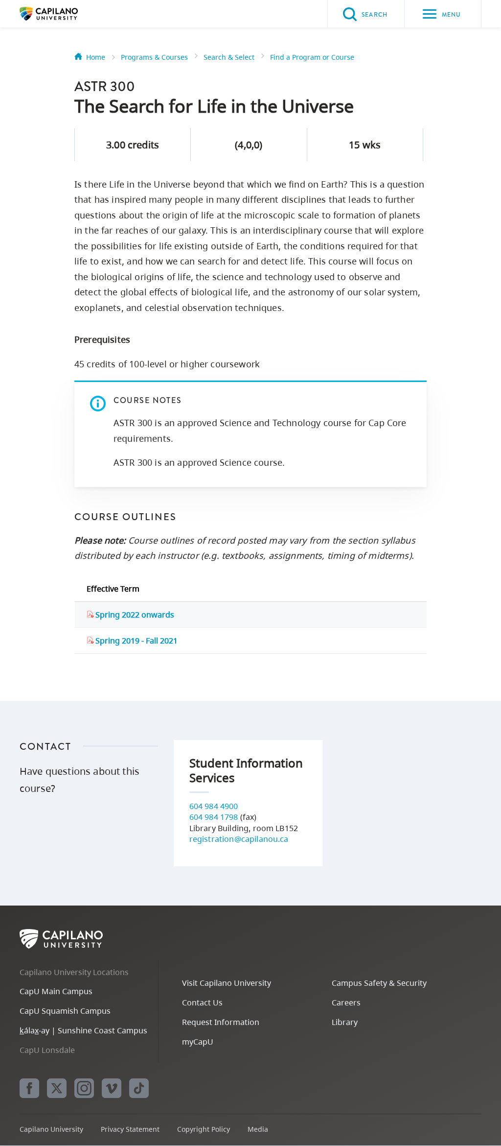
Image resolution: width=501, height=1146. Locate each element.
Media (258, 1129)
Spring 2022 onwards (133, 614)
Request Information (220, 1022)
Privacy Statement (130, 1129)
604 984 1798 (213, 817)
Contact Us (202, 1002)
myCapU (197, 1041)
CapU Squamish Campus (65, 1010)
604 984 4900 (213, 806)
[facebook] (29, 1088)
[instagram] (84, 1088)
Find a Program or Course (312, 57)
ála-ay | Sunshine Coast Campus (83, 1030)
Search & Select (229, 57)
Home (95, 57)
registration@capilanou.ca (239, 839)
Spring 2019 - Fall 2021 (135, 640)
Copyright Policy (203, 1129)
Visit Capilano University (226, 983)
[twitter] (57, 1088)
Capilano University (64, 14)
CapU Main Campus (56, 991)
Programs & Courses (154, 57)
